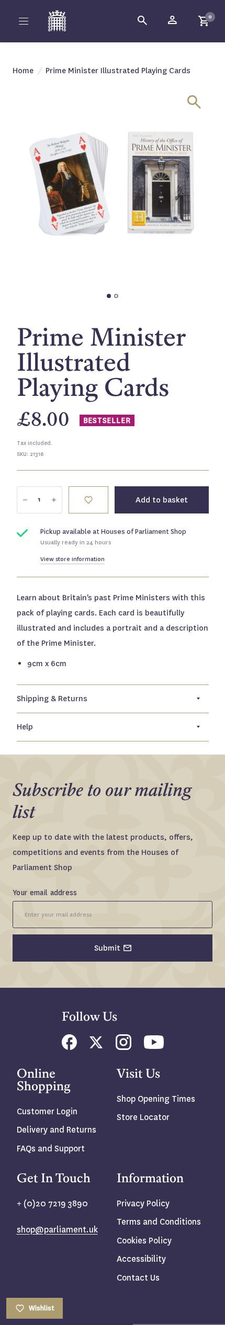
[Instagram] (123, 1047)
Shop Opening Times (156, 1098)
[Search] (143, 21)
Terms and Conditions (159, 1221)
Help (25, 727)
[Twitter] (96, 1045)
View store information (72, 559)
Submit (107, 948)
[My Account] (173, 21)
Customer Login (47, 1111)
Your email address (45, 892)
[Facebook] (69, 1047)
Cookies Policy (144, 1240)
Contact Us (138, 1277)
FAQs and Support (51, 1148)
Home (23, 70)
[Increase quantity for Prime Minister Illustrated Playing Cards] (54, 500)
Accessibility (141, 1258)
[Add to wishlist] (88, 499)
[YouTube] (154, 1046)
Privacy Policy (143, 1203)
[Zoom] (194, 102)
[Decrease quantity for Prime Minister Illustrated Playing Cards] (25, 500)
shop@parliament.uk (57, 1229)
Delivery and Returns (56, 1129)
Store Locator (143, 1117)
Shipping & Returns (52, 698)
